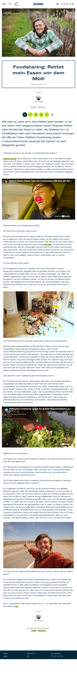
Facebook (42, 630)
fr (30, 114)
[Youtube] (70, 4)
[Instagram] (67, 4)
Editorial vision (31, 653)
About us (5, 653)
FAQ (28, 656)
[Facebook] (62, 4)
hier (17, 606)
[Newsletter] (73, 4)
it (46, 114)
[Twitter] (64, 4)
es (36, 114)
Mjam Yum (42, 107)
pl (52, 114)
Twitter (33, 630)
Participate (16, 5)
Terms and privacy (56, 653)
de (10, 4)
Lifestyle (34, 107)
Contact (5, 656)
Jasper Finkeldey (38, 101)
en (41, 114)
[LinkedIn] (62, 656)
